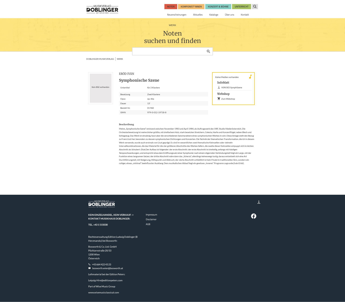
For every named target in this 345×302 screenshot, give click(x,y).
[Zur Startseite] (102, 9)
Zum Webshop (228, 98)
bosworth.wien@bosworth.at (107, 268)
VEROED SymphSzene (231, 87)
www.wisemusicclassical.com (103, 292)
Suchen (208, 51)
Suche (255, 6)
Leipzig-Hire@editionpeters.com (105, 280)
